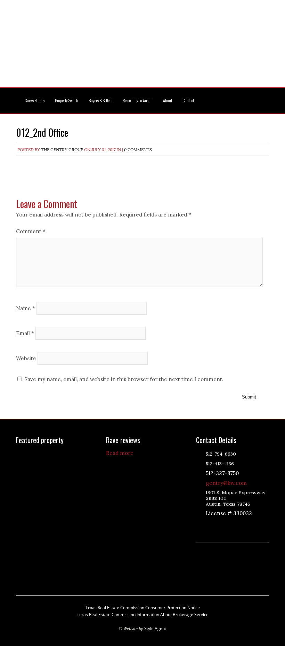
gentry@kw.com (226, 483)
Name (25, 308)
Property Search (66, 100)
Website (26, 358)
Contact (188, 100)
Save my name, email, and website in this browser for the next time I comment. (123, 379)
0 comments (138, 149)
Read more (119, 453)
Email (25, 333)
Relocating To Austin (138, 100)
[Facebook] (235, 525)
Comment (31, 231)
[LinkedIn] (217, 525)
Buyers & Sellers (100, 100)
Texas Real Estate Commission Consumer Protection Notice (143, 607)
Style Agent (155, 628)
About (167, 100)
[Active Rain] (209, 525)
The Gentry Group (142, 48)
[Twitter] (226, 525)
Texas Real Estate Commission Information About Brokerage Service (143, 614)
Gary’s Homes (34, 100)
